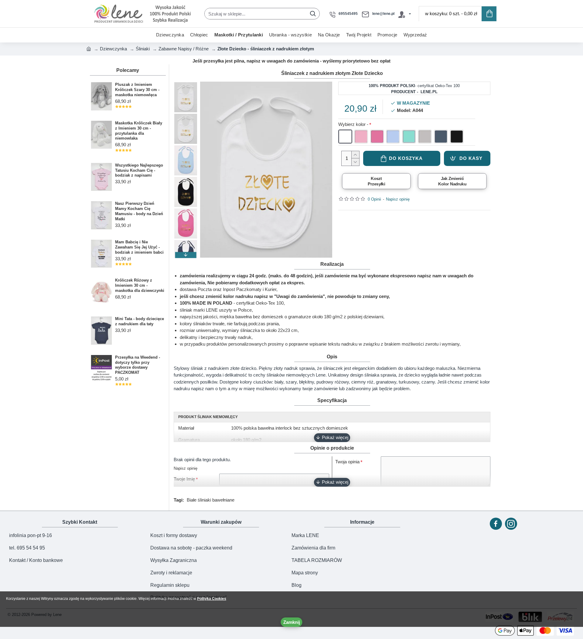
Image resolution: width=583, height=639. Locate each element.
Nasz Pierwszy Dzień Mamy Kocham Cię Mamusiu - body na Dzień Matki (139, 211)
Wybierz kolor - (353, 124)
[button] (185, 85)
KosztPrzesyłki (376, 181)
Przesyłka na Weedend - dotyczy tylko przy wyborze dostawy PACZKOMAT (137, 365)
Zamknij (291, 622)
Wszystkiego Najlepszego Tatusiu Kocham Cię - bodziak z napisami (139, 170)
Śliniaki (143, 48)
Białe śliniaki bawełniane (210, 499)
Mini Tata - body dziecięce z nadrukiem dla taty (139, 321)
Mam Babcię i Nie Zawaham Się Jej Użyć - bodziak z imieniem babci (139, 247)
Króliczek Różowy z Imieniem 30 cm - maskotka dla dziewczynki (139, 285)
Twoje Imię (184, 479)
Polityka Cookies (211, 599)
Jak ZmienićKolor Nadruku (452, 181)
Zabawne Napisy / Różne (184, 48)
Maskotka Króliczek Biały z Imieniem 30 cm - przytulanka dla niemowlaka (138, 131)
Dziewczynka (113, 48)
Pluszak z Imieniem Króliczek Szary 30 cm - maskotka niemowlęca (137, 89)
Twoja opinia (347, 461)
